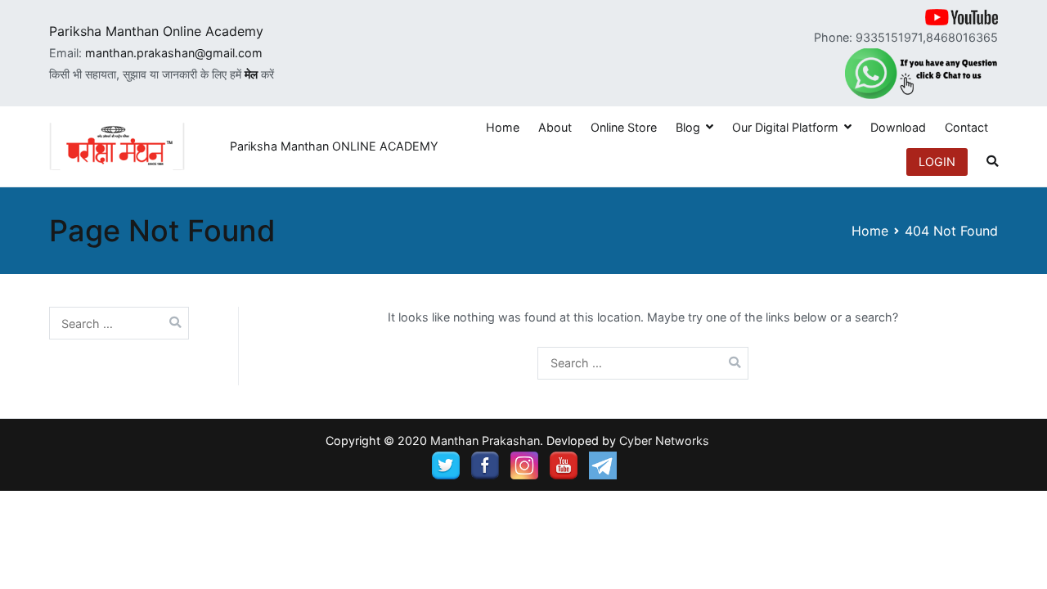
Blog (688, 127)
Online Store (624, 127)
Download (898, 127)
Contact (966, 127)
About (555, 127)
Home (502, 127)
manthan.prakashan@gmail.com (174, 53)
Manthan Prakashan (485, 440)
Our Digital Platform (785, 127)
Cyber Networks (664, 440)
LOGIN (937, 162)
